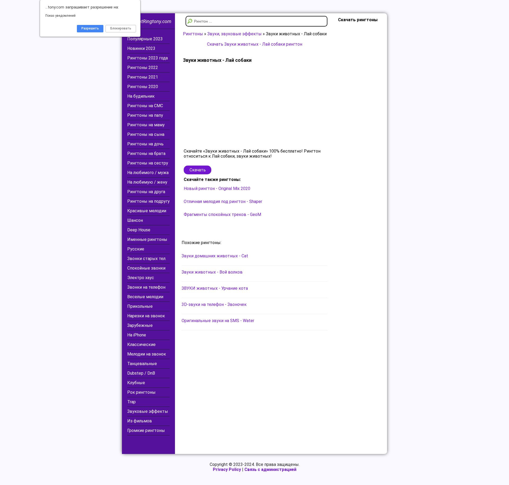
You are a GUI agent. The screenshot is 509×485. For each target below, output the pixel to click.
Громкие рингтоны (146, 430)
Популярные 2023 (145, 38)
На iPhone (136, 334)
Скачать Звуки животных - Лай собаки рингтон (254, 44)
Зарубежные (140, 325)
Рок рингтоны (141, 392)
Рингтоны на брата (146, 153)
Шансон (135, 220)
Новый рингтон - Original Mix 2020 (217, 188)
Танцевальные (142, 363)
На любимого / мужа (148, 172)
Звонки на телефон (146, 287)
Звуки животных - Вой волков (212, 272)
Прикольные (140, 306)
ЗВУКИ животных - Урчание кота (215, 288)
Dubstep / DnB (141, 373)
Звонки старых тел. (146, 258)
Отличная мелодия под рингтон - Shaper (223, 201)
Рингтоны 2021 (142, 77)
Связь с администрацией (270, 469)
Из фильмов (139, 420)
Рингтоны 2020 (142, 86)
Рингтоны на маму (146, 124)
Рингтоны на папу (145, 115)
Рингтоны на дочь (145, 143)
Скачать (198, 169)
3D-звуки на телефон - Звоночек (214, 304)
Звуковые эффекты (147, 411)
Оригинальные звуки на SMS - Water (218, 320)
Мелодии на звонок (146, 354)
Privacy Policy (227, 469)
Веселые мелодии (145, 296)
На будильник (141, 96)
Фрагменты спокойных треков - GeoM (222, 214)
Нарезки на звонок (146, 315)
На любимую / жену (147, 182)
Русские (135, 249)
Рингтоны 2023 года (147, 57)
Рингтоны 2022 (142, 67)
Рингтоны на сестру (147, 163)
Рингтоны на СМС (145, 105)
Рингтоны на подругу (148, 201)
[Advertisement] (254, 106)
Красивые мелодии (146, 210)
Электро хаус (140, 277)
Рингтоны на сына (145, 134)
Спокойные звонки (146, 268)
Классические (141, 344)
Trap (131, 401)
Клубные (136, 382)
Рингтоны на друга (146, 191)
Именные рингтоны (147, 239)
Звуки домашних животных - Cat (215, 255)
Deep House (138, 229)
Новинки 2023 (141, 48)
